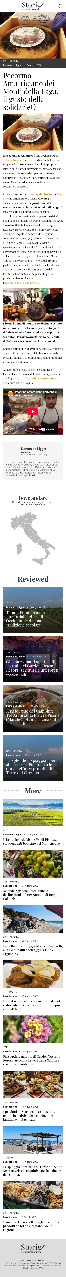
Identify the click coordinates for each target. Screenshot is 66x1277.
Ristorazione (13, 701)
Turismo (8, 1157)
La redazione (13, 755)
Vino (8, 603)
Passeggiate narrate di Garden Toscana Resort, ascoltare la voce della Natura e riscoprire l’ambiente (31, 1060)
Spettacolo (13, 652)
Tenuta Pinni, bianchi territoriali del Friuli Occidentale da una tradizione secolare (25, 618)
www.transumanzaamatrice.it (21, 283)
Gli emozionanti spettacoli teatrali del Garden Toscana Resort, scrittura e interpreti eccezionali (32, 668)
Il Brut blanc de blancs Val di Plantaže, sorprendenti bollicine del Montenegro (31, 841)
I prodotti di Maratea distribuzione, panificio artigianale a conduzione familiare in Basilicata (29, 1115)
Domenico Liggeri (12, 65)
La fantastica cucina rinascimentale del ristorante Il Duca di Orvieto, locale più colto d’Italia (31, 1005)
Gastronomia (11, 61)
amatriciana (15, 160)
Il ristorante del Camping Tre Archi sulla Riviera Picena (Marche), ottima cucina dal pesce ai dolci (32, 717)
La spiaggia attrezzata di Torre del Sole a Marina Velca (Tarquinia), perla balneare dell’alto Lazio (33, 1170)
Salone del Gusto (41, 194)
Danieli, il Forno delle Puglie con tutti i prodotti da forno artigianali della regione (31, 1226)
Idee (5, 1047)
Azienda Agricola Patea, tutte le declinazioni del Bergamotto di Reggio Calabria (31, 894)
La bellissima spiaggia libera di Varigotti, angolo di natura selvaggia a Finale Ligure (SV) (33, 950)
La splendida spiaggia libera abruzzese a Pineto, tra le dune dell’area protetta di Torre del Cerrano (32, 766)
